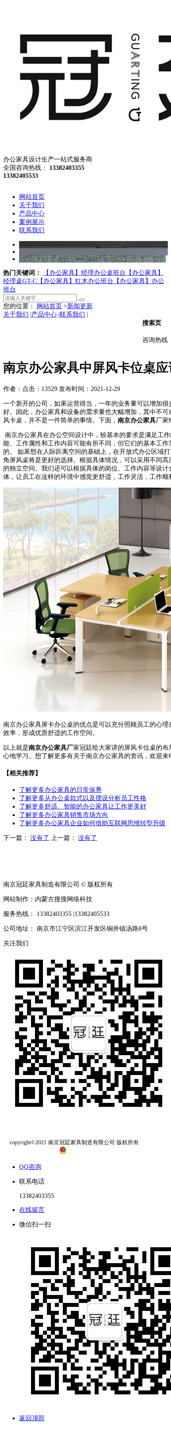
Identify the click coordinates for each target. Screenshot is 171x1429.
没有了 (39, 837)
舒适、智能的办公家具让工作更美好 (82, 806)
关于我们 (16, 314)
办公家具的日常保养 (60, 789)
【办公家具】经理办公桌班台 (84, 272)
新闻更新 (80, 306)
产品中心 (44, 314)
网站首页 (49, 306)
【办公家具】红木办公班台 (75, 281)
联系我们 (72, 314)
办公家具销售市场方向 (63, 814)
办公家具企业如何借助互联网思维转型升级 (92, 823)
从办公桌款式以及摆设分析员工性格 (82, 798)
